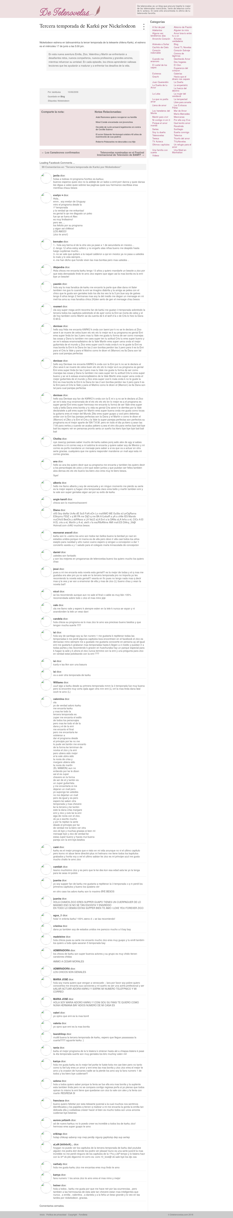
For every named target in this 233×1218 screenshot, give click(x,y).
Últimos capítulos (161, 144)
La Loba (156, 93)
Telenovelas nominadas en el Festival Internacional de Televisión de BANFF (120, 153)
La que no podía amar (159, 100)
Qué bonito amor (182, 123)
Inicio (42, 1214)
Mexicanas (179, 116)
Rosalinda (179, 126)
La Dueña (178, 82)
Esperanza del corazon (180, 69)
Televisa (178, 135)
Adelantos (157, 30)
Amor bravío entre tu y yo (182, 34)
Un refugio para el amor (181, 145)
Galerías (178, 73)
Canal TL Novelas (182, 47)
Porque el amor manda (159, 124)
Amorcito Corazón (161, 38)
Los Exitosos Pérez (179, 106)
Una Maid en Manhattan (179, 151)
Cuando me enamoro (157, 60)
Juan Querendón (160, 82)
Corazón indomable (156, 51)
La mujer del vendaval (179, 95)
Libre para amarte (182, 102)
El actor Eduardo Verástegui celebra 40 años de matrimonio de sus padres (119, 135)
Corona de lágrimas (178, 54)
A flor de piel (158, 27)
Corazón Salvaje (182, 50)
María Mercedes (182, 113)
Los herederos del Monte (160, 112)
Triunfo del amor (182, 138)
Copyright (72, 1214)
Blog (63, 96)
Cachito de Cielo (160, 47)
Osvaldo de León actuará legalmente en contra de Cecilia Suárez (118, 128)
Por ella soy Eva (182, 120)
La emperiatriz (181, 85)
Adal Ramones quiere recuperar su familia (116, 117)
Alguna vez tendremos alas (158, 34)
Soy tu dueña (158, 132)
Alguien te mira (181, 30)
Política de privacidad (56, 1214)
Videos (155, 155)
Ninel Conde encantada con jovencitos (114, 122)
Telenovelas (158, 135)
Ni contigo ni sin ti (161, 120)
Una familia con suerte (159, 151)
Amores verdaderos (177, 40)
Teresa (155, 138)
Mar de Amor (180, 110)
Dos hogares (180, 61)
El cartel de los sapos (159, 66)
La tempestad (180, 99)
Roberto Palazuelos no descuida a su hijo (115, 141)
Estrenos (156, 73)
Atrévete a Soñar (160, 44)
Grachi (155, 76)
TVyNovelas (180, 141)
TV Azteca (157, 141)
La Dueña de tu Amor (159, 86)
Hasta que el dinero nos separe (181, 78)
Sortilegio (178, 129)
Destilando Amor (182, 58)
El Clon (177, 65)
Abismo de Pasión (183, 27)
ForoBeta (83, 1214)
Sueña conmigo (181, 132)
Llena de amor (159, 105)
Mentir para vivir (160, 116)
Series (155, 129)
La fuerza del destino (179, 89)
